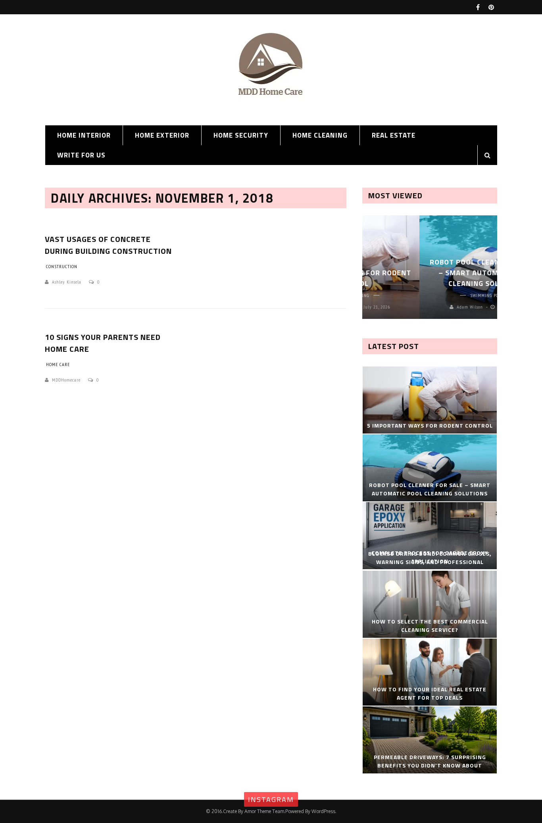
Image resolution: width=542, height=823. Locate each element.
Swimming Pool (430, 295)
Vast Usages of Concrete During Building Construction (108, 245)
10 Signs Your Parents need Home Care (103, 343)
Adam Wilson (413, 307)
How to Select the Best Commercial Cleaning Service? (430, 625)
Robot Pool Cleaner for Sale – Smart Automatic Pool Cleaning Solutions (430, 273)
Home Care (58, 364)
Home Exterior (162, 135)
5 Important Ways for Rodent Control (430, 425)
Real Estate (393, 135)
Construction (61, 266)
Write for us (81, 155)
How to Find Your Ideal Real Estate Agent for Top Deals (429, 693)
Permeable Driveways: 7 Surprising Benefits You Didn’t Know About (430, 761)
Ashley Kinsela (66, 282)
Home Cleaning (320, 135)
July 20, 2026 (454, 307)
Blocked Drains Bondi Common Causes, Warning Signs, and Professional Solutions (430, 561)
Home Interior (84, 135)
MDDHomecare (66, 380)
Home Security (240, 135)
